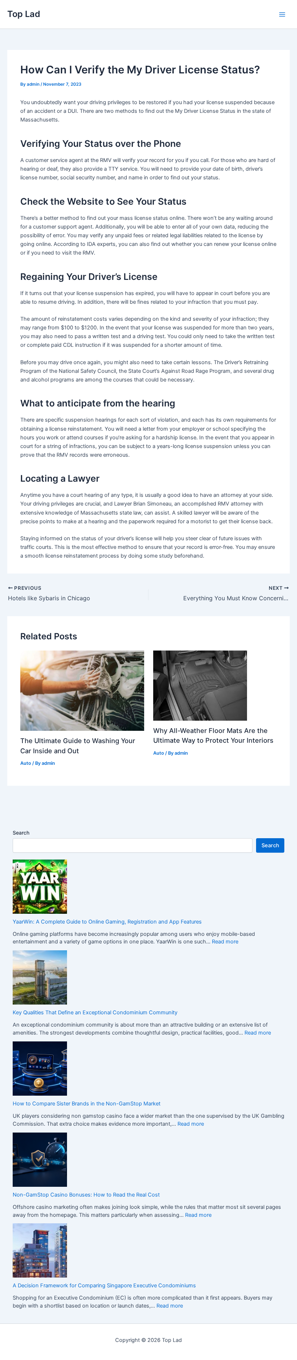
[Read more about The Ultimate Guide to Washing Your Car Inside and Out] (82, 690)
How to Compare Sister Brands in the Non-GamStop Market (86, 1103)
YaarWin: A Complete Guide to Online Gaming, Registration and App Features (107, 921)
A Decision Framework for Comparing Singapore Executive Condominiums (104, 1285)
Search (21, 833)
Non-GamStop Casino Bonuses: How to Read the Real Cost (86, 1194)
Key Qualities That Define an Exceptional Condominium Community (95, 1012)
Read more (225, 941)
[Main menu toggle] (282, 14)
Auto (25, 763)
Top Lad (23, 14)
